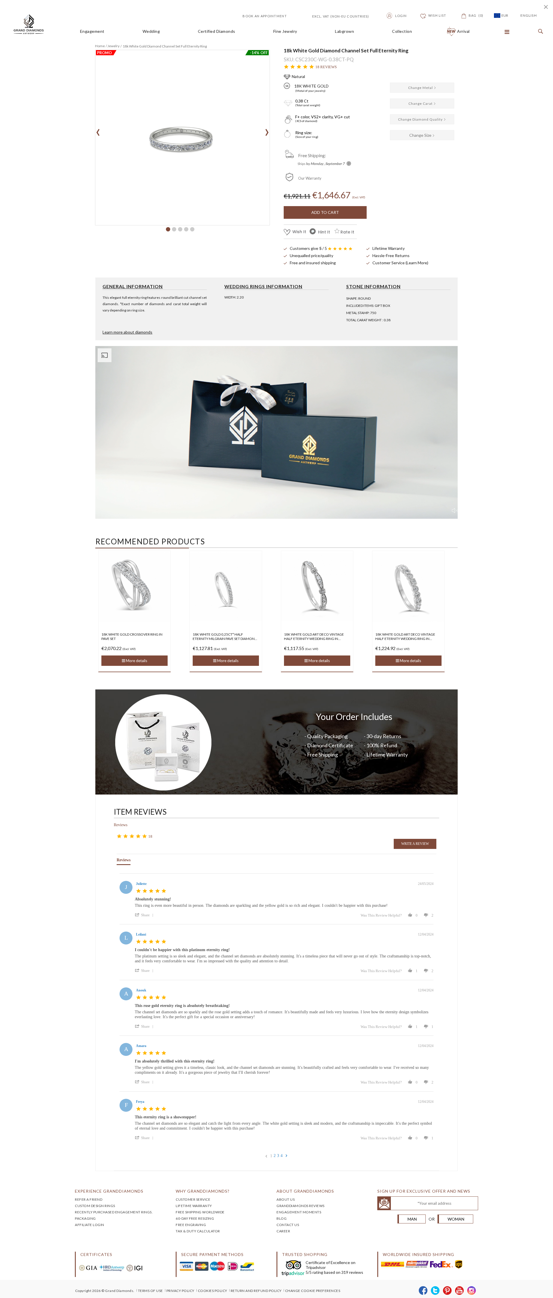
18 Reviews (326, 67)
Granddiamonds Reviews (300, 1206)
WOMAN (456, 1219)
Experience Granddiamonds (109, 1191)
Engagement (92, 31)
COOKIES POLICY (212, 1291)
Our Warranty (309, 178)
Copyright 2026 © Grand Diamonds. (105, 1291)
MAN (412, 1219)
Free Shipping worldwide (200, 1212)
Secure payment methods (212, 1254)
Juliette (141, 884)
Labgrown (344, 31)
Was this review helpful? (381, 915)
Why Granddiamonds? (203, 1191)
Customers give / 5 (308, 248)
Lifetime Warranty (388, 248)
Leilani (141, 934)
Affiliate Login (89, 1225)
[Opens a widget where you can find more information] (531, 1288)
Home (100, 46)
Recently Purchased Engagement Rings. (114, 1212)
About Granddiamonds (305, 1191)
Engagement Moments (298, 1212)
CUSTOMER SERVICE (193, 1199)
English (528, 15)
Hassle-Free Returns (391, 255)
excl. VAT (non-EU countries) (334, 16)
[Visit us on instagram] (471, 1291)
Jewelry (113, 46)
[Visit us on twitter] (435, 1291)
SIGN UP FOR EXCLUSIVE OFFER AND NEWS (423, 1191)
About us (285, 1199)
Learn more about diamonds (127, 332)
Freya (140, 1102)
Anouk (141, 990)
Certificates (96, 1254)
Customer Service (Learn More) (400, 262)
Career (283, 1231)
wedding (151, 31)
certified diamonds (216, 31)
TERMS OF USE (150, 1291)
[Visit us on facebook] (423, 1291)
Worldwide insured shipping (418, 1254)
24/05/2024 (425, 884)
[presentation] (98, 130)
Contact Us (287, 1225)
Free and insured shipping (313, 262)
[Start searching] (539, 32)
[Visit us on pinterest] (447, 1291)
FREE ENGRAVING (191, 1225)
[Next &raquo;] (286, 1156)
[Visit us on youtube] (459, 1291)
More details (136, 660)
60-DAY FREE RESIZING (195, 1218)
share (145, 915)
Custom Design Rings (95, 1206)
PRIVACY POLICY (180, 1291)
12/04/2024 (425, 934)
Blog (281, 1218)
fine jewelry (285, 31)
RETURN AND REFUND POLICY (256, 1291)
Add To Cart (325, 212)
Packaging (85, 1218)
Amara (141, 1046)
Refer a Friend (88, 1199)
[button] (168, 229)
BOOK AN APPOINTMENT (265, 16)
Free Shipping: (312, 155)
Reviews (120, 825)
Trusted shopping (304, 1254)
